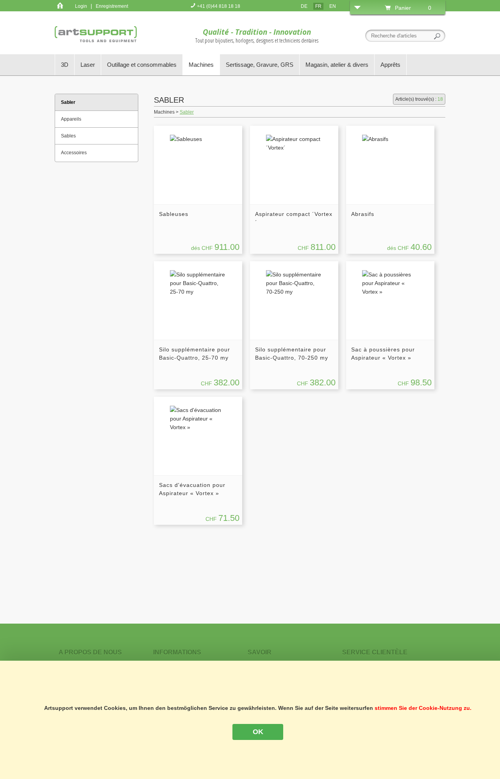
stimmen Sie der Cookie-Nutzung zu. (423, 708)
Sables (68, 136)
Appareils (71, 119)
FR (318, 6)
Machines (201, 64)
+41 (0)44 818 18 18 (218, 6)
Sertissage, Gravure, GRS (259, 64)
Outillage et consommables (142, 64)
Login (81, 6)
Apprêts (390, 64)
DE (304, 6)
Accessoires (74, 152)
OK (258, 732)
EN (332, 6)
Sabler (187, 112)
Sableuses (173, 214)
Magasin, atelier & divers (336, 64)
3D (64, 64)
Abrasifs (362, 214)
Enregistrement (112, 6)
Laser (87, 64)
